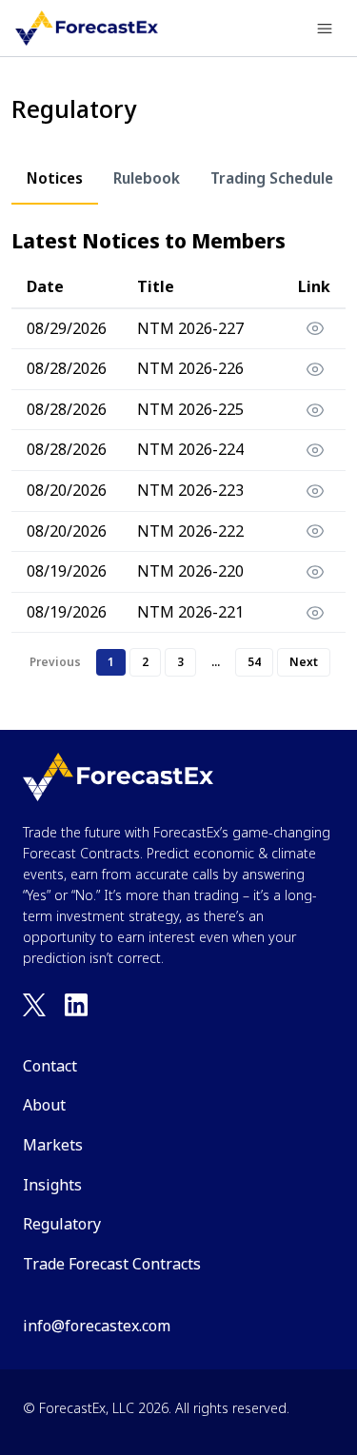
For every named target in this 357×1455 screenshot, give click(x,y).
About (44, 1104)
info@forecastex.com (96, 1325)
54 (254, 662)
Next (303, 662)
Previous (55, 662)
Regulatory (62, 1223)
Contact (50, 1065)
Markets (53, 1144)
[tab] (54, 179)
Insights (52, 1184)
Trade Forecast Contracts (112, 1263)
